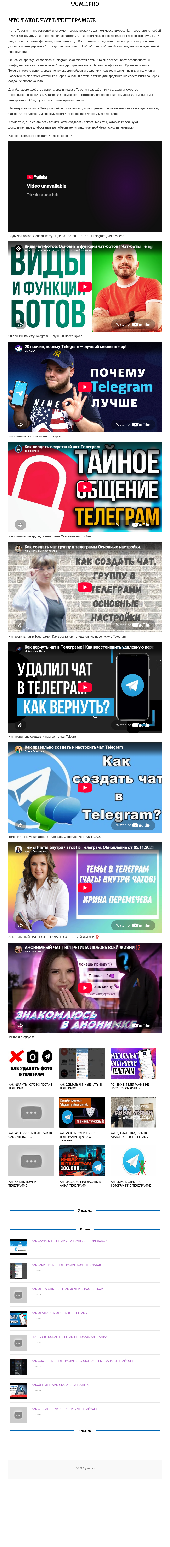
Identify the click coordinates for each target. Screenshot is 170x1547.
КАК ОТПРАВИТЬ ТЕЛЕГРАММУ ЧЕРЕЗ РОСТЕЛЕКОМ (67, 1289)
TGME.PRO (85, 4)
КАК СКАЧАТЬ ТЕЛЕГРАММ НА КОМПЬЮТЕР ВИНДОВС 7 (69, 1241)
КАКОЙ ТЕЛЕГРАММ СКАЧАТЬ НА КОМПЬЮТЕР (63, 1385)
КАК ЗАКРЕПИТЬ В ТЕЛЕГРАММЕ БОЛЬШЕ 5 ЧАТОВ (66, 1265)
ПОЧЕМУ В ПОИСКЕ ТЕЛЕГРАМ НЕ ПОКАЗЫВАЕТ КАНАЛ (70, 1337)
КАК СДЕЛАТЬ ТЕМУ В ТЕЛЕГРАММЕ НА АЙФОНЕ (65, 1409)
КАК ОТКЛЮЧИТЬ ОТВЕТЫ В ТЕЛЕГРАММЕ (61, 1313)
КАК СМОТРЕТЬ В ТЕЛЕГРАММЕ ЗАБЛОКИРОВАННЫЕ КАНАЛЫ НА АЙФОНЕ (83, 1361)
